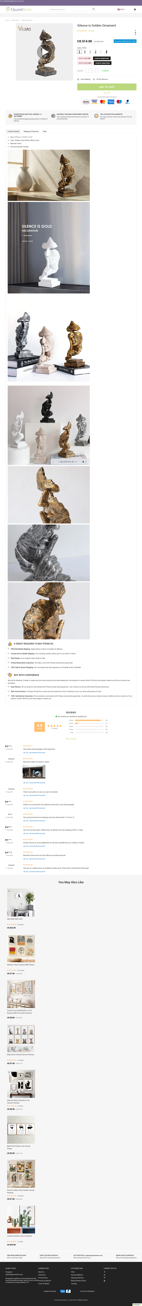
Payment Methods (77, 1275)
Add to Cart (107, 87)
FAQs (73, 1272)
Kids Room (38, 15)
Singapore (9, 1272)
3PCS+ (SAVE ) (85, 63)
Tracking (74, 1284)
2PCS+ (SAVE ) (84, 58)
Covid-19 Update (43, 1284)
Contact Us (41, 1275)
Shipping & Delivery (77, 1278)
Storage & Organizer (100, 15)
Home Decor (9, 15)
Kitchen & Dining (69, 15)
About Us (41, 1272)
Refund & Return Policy (78, 1281)
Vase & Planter (53, 15)
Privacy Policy (43, 1278)
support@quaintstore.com (14, 1274)
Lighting (116, 15)
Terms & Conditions (44, 1281)
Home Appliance (131, 15)
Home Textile (24, 15)
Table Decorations (27, 20)
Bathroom (84, 15)
